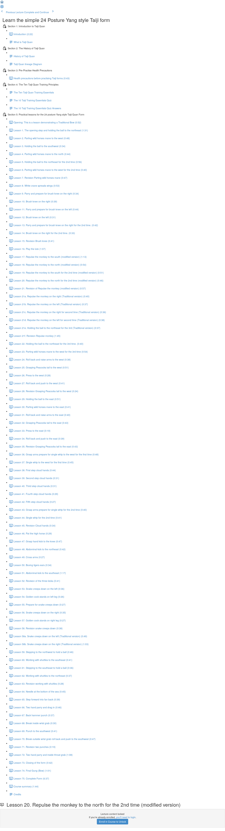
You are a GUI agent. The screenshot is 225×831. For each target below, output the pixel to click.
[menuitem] (2, 7)
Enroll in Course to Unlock (112, 821)
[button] (2, 3)
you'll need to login (126, 817)
